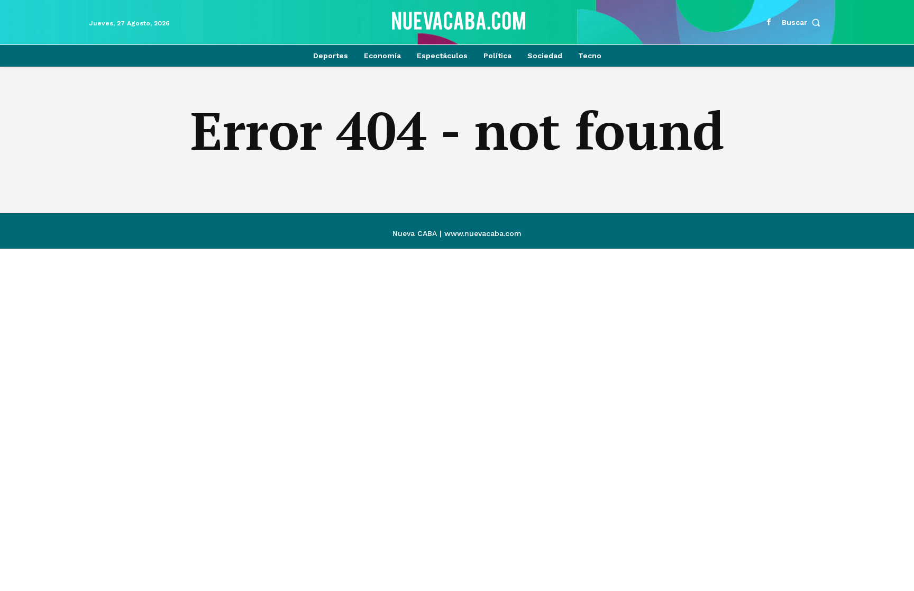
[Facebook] (769, 22)
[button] (803, 22)
